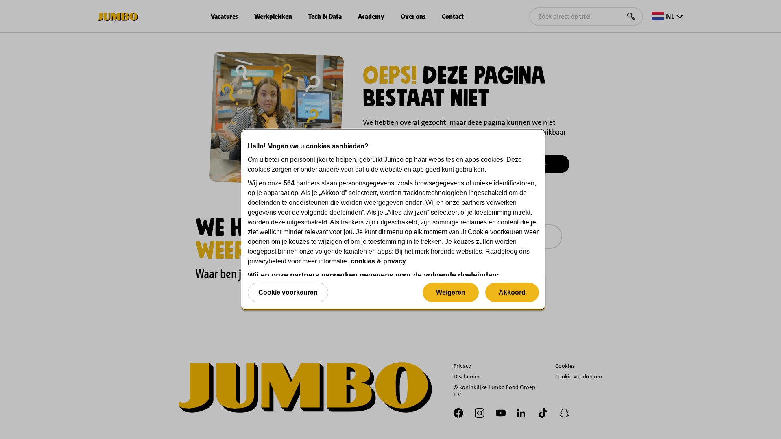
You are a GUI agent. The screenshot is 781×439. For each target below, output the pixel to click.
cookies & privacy (378, 261)
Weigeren (450, 292)
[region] (393, 220)
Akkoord (512, 292)
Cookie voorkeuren (288, 292)
